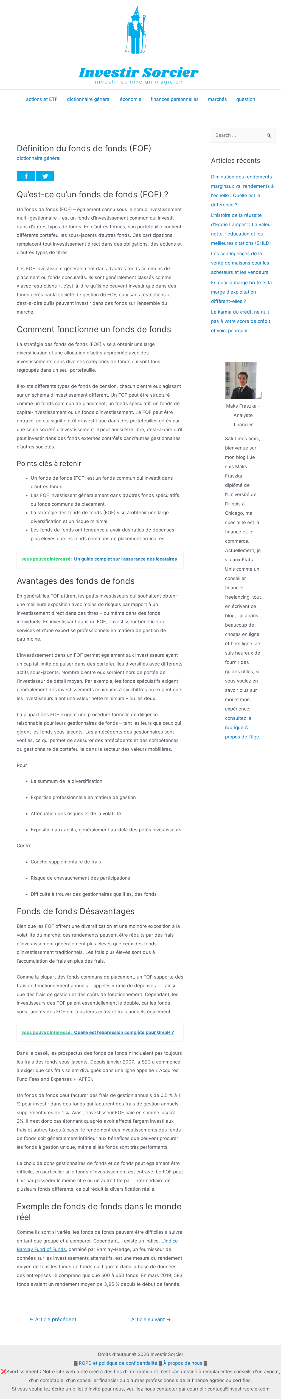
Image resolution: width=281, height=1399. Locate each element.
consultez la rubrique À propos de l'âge (242, 727)
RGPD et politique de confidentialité (118, 1363)
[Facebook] (26, 176)
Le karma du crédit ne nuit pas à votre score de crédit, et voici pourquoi (241, 321)
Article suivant (151, 1319)
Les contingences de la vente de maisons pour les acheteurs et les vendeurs (240, 263)
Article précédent (53, 1319)
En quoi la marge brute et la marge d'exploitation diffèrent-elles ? (241, 292)
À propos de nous (182, 1363)
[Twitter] (45, 176)
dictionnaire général (38, 158)
